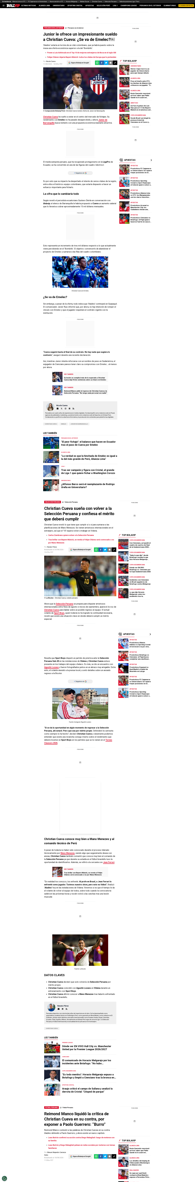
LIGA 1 (115, 6)
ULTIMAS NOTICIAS (28, 6)
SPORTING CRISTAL (75, 6)
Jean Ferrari (108, 862)
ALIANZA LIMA (44, 6)
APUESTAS (89, 6)
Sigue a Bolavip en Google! (80, 63)
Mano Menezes (68, 853)
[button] (101, 62)
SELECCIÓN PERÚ (103, 6)
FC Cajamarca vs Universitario (37, 1)
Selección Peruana (111, 1)
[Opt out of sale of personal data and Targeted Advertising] (4, 1178)
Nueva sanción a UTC (56, 1)
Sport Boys (59, 613)
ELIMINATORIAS (170, 6)
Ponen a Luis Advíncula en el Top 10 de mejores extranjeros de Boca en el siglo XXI (81, 53)
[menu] (3, 5)
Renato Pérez (52, 547)
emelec (63, 424)
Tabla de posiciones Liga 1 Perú (129, 1)
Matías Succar (84, 1)
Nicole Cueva (50, 61)
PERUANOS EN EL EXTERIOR (150, 6)
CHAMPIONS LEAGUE (129, 6)
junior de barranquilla (79, 424)
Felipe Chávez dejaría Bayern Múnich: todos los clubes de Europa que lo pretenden (81, 57)
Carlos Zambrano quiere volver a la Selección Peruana (71, 535)
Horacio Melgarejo (71, 1)
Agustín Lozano (51, 667)
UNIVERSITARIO (59, 6)
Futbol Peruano (68, 1107)
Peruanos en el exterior (76, 28)
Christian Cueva (97, 1)
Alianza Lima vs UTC (18, 1)
